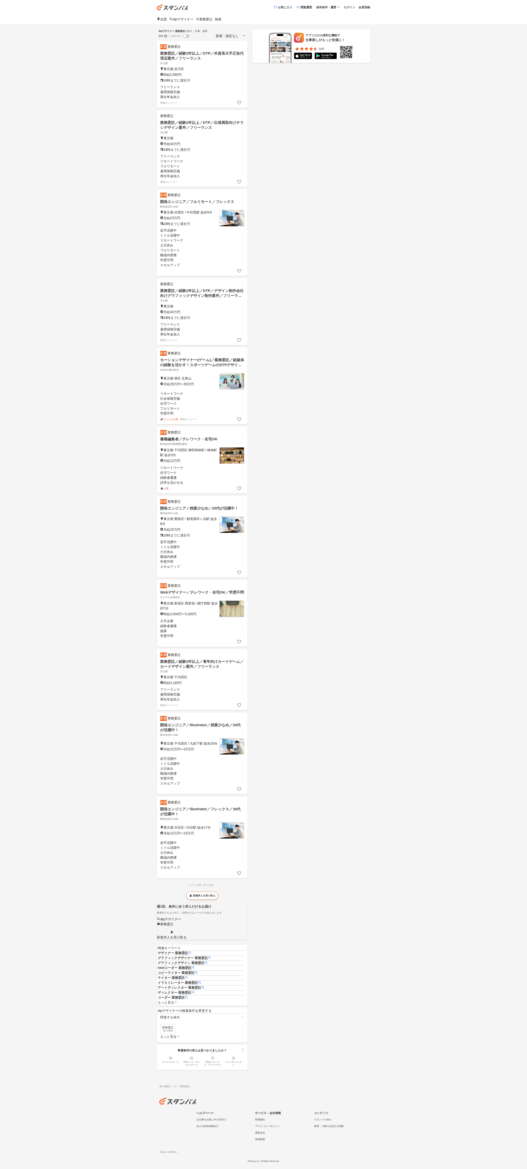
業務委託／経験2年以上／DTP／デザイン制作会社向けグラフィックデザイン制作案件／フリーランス (202, 296)
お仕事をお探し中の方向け (211, 1119)
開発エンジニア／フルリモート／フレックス (197, 202)
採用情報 (260, 1139)
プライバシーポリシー (267, 1126)
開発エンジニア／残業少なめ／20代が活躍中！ (199, 508)
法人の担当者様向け (207, 1126)
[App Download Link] (303, 56)
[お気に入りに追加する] (239, 103)
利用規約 (260, 1119)
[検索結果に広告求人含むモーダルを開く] (165, 36)
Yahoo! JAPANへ (168, 1152)
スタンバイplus (322, 1119)
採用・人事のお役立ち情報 (329, 1126)
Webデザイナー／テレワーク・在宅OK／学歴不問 (202, 592)
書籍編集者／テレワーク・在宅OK (189, 439)
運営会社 (260, 1132)
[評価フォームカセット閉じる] (243, 1049)
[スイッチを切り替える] (186, 36)
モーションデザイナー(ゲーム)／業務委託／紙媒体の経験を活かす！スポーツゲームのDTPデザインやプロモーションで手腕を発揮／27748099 (202, 365)
